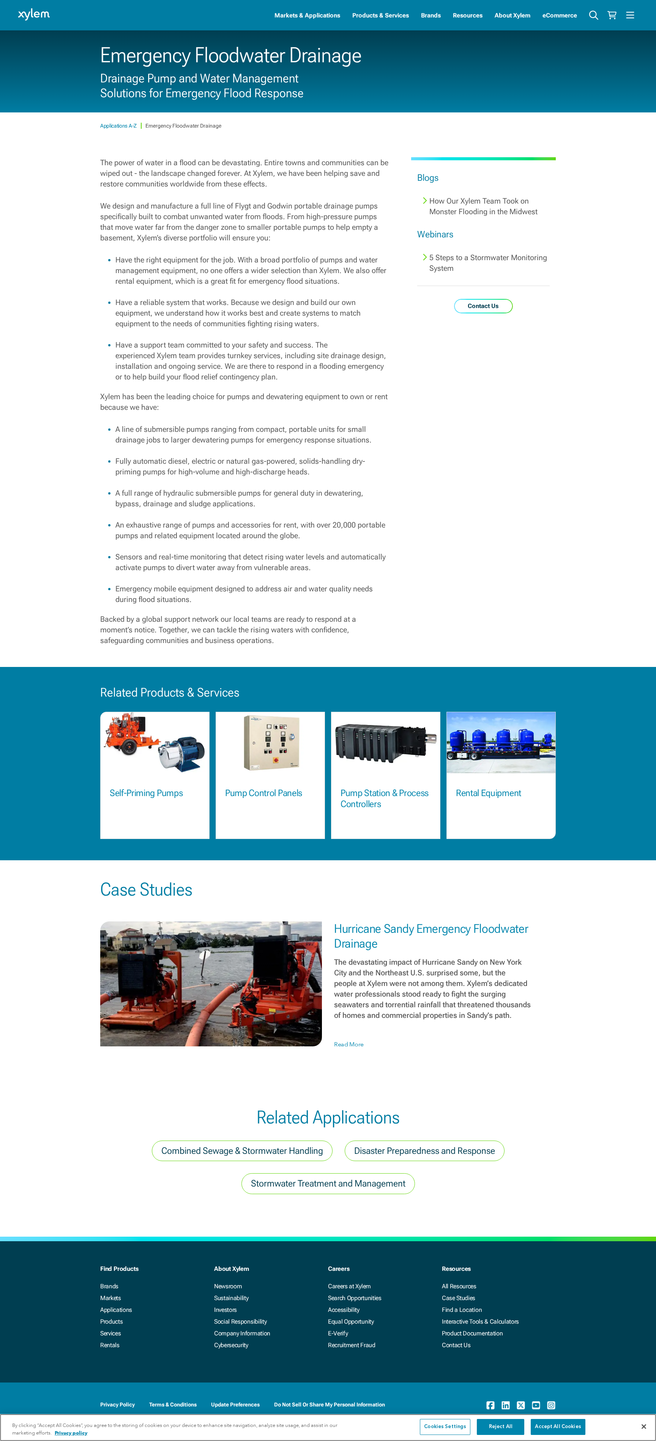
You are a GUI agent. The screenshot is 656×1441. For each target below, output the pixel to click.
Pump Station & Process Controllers (385, 798)
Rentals (110, 1345)
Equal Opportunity (351, 1321)
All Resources (459, 1286)
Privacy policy (71, 1433)
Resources (468, 15)
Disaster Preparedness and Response (424, 1151)
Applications (116, 1309)
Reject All (500, 1426)
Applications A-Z (119, 126)
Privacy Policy (117, 1404)
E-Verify (338, 1333)
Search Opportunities (355, 1298)
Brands (431, 15)
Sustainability (231, 1298)
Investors (225, 1309)
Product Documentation (472, 1333)
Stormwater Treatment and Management (328, 1183)
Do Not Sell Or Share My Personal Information (329, 1404)
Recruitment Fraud (351, 1345)
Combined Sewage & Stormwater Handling (242, 1151)
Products (111, 1321)
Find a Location (462, 1309)
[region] (328, 1427)
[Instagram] (551, 1405)
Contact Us (456, 1345)
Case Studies (458, 1298)
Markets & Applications (307, 15)
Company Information (242, 1333)
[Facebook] (490, 1405)
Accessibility (344, 1309)
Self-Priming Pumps (146, 793)
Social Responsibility (240, 1321)
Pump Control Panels (263, 793)
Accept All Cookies (558, 1426)
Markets (110, 1298)
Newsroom (228, 1286)
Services (110, 1333)
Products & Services (380, 15)
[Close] (644, 1426)
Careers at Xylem (349, 1286)
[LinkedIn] (505, 1405)
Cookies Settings (445, 1426)
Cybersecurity (231, 1345)
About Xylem (512, 15)
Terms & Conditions (173, 1404)
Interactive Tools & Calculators (480, 1321)
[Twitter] (520, 1405)
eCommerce (559, 15)
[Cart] (612, 15)
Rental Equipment (488, 793)
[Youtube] (536, 1405)
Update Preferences (235, 1404)
